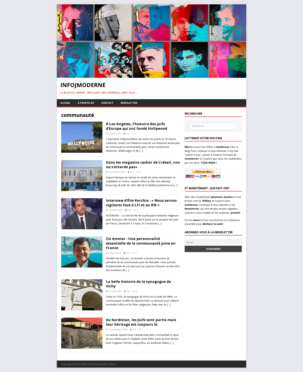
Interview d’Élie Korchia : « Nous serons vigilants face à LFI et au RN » (141, 202)
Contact (107, 102)
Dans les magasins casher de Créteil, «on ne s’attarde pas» (143, 164)
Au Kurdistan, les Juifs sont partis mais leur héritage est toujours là (141, 322)
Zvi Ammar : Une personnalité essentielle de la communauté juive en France (141, 243)
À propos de (86, 102)
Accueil (65, 102)
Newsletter (129, 102)
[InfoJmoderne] (151, 75)
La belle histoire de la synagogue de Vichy (138, 283)
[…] (141, 150)
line (128, 133)
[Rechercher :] (213, 126)
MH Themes (110, 364)
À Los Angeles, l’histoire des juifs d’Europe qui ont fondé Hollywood (136, 126)
